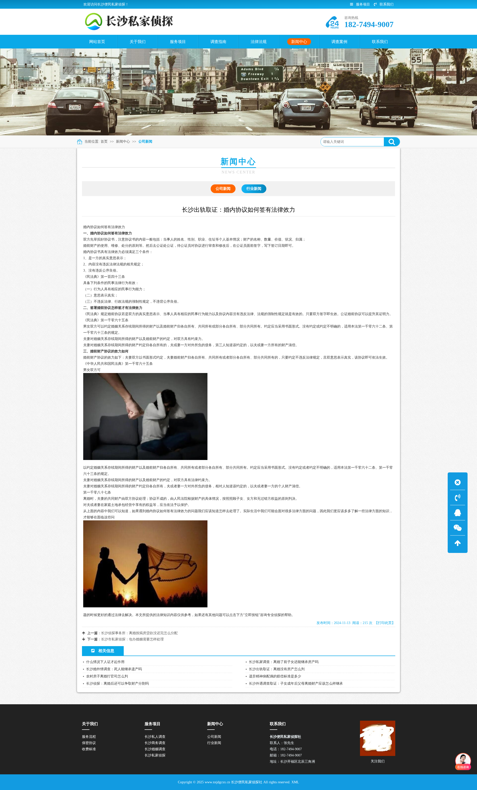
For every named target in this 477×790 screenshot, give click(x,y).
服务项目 (363, 4)
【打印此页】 (384, 623)
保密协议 (89, 743)
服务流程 (89, 737)
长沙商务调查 (155, 743)
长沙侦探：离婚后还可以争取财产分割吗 (117, 683)
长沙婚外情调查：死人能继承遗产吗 (114, 669)
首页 (104, 141)
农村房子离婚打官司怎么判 (107, 676)
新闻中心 (123, 141)
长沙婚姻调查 (155, 749)
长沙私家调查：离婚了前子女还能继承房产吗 (283, 662)
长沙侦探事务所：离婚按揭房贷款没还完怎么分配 (139, 633)
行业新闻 (253, 189)
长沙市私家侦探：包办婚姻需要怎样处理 (132, 639)
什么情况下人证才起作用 (105, 662)
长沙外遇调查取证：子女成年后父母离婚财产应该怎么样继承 (296, 683)
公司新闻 (145, 141)
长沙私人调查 (155, 737)
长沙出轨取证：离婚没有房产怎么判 (277, 669)
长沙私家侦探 (155, 755)
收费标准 (89, 749)
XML (295, 782)
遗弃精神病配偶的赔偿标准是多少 (275, 676)
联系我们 (387, 4)
